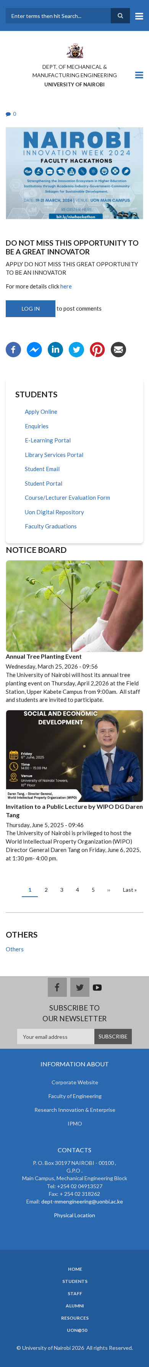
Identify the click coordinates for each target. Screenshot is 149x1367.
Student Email (42, 468)
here (66, 286)
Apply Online (41, 411)
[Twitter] (76, 348)
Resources (75, 1318)
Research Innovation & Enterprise (74, 1109)
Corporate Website (75, 1082)
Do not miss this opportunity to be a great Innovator (72, 247)
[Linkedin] (55, 348)
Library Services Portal (54, 454)
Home (75, 1269)
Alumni (75, 1306)
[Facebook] (13, 348)
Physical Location (74, 1215)
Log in (31, 308)
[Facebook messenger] (34, 348)
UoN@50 (77, 1330)
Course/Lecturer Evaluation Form (67, 497)
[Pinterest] (97, 348)
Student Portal (43, 483)
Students (74, 1281)
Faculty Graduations (51, 526)
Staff (75, 1293)
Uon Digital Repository (54, 512)
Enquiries (37, 426)
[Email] (118, 348)
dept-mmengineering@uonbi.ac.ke (82, 1201)
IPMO (75, 1123)
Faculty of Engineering (75, 1096)
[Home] (74, 50)
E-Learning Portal (48, 440)
